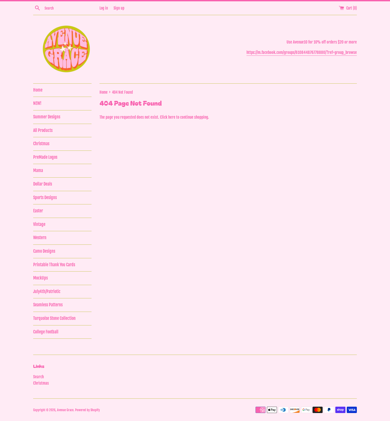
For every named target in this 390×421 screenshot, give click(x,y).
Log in (103, 8)
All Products (43, 130)
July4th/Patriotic (46, 291)
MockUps (40, 278)
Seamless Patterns (48, 304)
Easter (38, 210)
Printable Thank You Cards (54, 264)
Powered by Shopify (87, 410)
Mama (38, 170)
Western (39, 237)
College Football (45, 331)
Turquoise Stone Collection (54, 318)
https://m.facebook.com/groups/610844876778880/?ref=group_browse (301, 52)
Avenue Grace (65, 410)
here (171, 117)
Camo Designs (44, 251)
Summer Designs (46, 116)
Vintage (39, 224)
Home (37, 90)
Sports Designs (45, 197)
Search (38, 376)
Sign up (119, 8)
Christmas (41, 143)
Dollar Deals (42, 184)
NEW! (37, 103)
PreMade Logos (45, 157)
